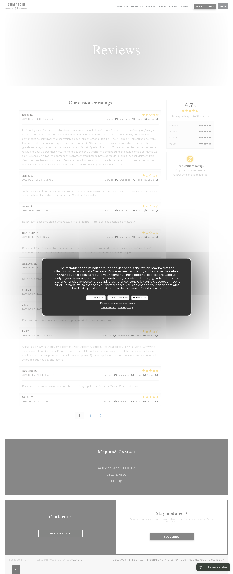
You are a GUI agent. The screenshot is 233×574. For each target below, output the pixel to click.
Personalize (139, 297)
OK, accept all (96, 297)
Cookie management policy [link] (117, 307)
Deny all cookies (119, 297)
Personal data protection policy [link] (117, 302)
